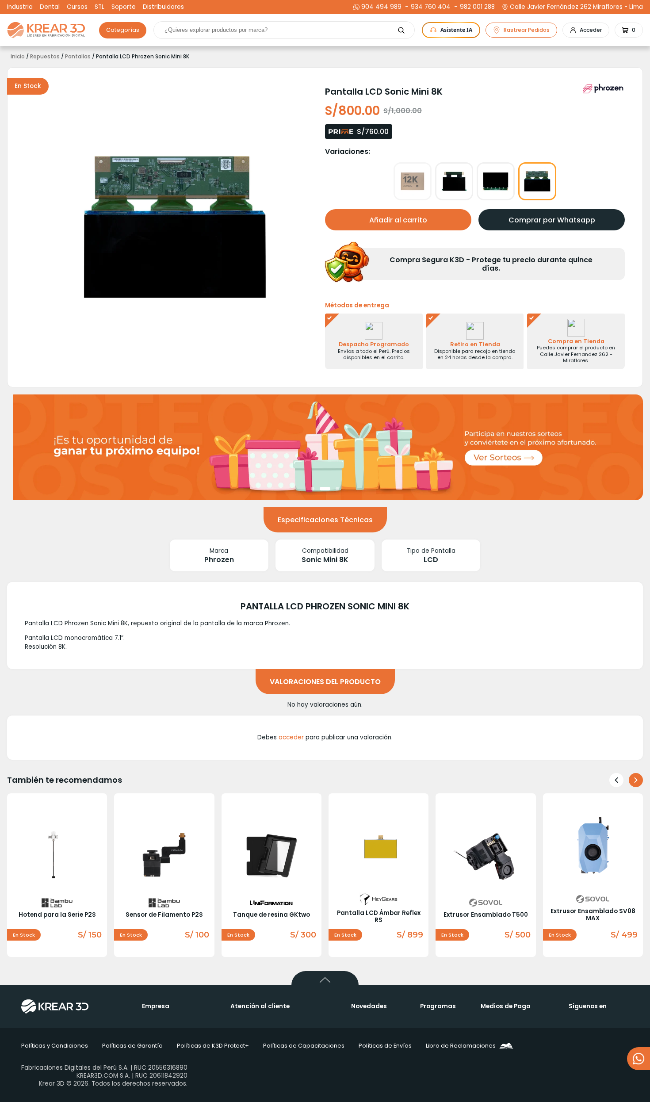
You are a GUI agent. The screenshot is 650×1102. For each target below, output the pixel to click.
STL (99, 7)
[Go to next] (636, 780)
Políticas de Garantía (132, 1045)
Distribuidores (163, 7)
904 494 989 (381, 7)
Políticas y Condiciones (54, 1045)
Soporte (123, 7)
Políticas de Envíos (385, 1045)
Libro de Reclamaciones (461, 1045)
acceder (291, 737)
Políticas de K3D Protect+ (213, 1045)
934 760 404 (430, 7)
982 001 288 (476, 7)
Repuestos (45, 56)
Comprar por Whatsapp (552, 220)
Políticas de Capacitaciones (303, 1045)
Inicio (18, 56)
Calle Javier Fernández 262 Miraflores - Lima (576, 7)
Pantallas (78, 56)
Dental (50, 7)
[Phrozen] (604, 88)
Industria (20, 7)
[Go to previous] (616, 780)
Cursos (77, 7)
